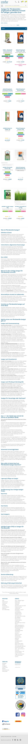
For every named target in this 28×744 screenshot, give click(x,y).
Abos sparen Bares (19, 643)
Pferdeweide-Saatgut (5, 234)
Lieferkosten (17, 608)
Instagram (4, 666)
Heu (25, 278)
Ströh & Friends (5, 670)
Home (2, 25)
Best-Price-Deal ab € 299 (20, 605)
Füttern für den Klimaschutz (18, 635)
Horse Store (4, 671)
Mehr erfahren (4, 23)
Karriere (17, 633)
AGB (3, 600)
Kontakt (4, 604)
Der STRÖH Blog (5, 609)
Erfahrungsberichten (12, 587)
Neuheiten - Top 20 (19, 609)
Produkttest (17, 611)
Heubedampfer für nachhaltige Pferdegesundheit (19, 629)
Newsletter (4, 605)
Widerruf (4, 608)
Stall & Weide (6, 25)
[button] (18, 2)
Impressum (4, 603)
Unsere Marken (5, 607)
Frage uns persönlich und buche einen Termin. (19, 655)
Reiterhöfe (17, 603)
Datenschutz (5, 601)
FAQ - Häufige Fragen (19, 600)
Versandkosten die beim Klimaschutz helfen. (20, 647)
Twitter (3, 664)
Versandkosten (20, 592)
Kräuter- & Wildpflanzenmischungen (9, 343)
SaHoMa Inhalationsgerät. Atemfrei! (18, 641)
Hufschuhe (17, 631)
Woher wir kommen (19, 644)
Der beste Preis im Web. (20, 616)
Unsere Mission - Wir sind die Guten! (19, 652)
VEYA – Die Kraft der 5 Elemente (19, 649)
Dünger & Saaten (12, 25)
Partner (4, 668)
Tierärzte (17, 604)
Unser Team (3, 577)
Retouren (17, 638)
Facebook (4, 663)
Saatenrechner (9, 290)
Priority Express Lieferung (18, 620)
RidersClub (17, 601)
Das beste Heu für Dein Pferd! (20, 623)
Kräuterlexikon (18, 637)
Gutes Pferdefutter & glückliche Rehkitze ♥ (19, 626)
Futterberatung (18, 607)
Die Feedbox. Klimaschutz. (18, 618)
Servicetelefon (18, 612)
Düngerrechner (18, 613)
